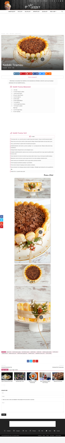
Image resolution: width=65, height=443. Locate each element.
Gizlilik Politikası (58, 435)
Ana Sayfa (3, 33)
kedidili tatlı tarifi (5, 353)
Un (20, 97)
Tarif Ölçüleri (45, 0)
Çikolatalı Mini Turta (20, 381)
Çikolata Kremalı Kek (58, 381)
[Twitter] (61, 1)
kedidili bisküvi (33, 351)
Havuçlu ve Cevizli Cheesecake (32, 382)
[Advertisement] (32, 23)
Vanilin (18, 98)
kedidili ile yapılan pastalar (47, 351)
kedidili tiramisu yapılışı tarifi (22, 353)
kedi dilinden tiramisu (25, 351)
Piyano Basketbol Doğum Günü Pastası (45, 382)
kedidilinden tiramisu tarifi (40, 353)
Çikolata (18, 111)
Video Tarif (53, 11)
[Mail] (54, 1)
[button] (62, 11)
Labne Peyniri (20, 95)
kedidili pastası (55, 351)
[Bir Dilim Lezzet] (32, 6)
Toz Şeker (22, 91)
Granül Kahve (22, 104)
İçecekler (44, 11)
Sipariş (38, 0)
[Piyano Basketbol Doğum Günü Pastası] (45, 376)
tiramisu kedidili (48, 353)
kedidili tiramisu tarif (12, 353)
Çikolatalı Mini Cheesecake (58, 367)
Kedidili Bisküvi (20, 100)
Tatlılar (20, 11)
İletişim (35, 0)
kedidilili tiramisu (31, 353)
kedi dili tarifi (9, 351)
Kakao (21, 109)
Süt (16, 89)
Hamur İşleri (11, 11)
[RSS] (58, 1)
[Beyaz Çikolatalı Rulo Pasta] (7, 376)
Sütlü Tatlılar (12, 33)
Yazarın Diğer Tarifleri (13, 369)
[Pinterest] (56, 1)
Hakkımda (30, 0)
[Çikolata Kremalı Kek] (58, 376)
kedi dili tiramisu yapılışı (17, 351)
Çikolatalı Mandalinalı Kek (6, 367)
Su (19, 102)
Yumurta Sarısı (19, 93)
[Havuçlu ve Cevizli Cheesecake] (32, 376)
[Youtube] (63, 1)
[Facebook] (50, 1)
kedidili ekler (39, 351)
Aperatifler (36, 11)
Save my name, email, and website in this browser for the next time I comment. (18, 399)
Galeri (41, 0)
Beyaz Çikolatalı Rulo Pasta (7, 381)
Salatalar (27, 11)
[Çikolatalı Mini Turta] (19, 376)
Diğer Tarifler (5, 369)
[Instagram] (52, 1)
